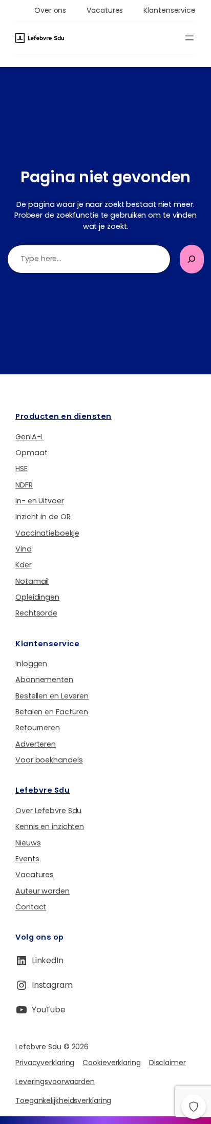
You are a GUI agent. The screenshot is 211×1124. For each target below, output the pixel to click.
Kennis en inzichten (49, 826)
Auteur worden (42, 891)
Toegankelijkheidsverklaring (63, 1100)
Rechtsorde (36, 613)
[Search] (192, 259)
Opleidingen (37, 597)
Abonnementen (44, 679)
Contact (30, 907)
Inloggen (31, 664)
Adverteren (35, 744)
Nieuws (27, 843)
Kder (23, 565)
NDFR (24, 485)
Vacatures (34, 874)
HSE (21, 468)
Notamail (32, 581)
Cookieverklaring (111, 1062)
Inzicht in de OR (42, 517)
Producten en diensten (63, 416)
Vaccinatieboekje (47, 533)
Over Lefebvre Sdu (48, 810)
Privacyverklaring (44, 1062)
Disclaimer (167, 1062)
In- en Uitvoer (39, 501)
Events (27, 859)
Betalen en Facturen (51, 712)
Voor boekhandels (48, 760)
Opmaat (31, 453)
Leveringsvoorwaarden (55, 1081)
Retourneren (37, 728)
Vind (23, 549)
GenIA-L (29, 437)
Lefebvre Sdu (42, 790)
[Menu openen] (189, 38)
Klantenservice (47, 644)
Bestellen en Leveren (52, 696)
